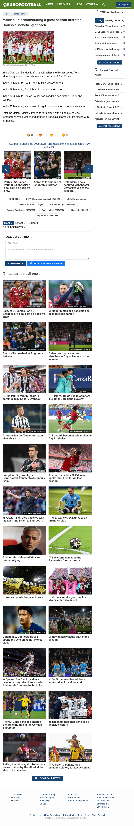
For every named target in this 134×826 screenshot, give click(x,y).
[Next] (89, 169)
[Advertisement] (74, 47)
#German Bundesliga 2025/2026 (27, 143)
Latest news (16, 794)
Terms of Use (84, 815)
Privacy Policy (69, 815)
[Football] (6, 14)
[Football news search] (103, 4)
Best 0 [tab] (8, 223)
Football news (19, 14)
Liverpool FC (103, 804)
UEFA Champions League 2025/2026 (43, 199)
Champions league (48, 794)
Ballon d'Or (16, 800)
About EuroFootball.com (50, 815)
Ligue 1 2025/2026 (79, 210)
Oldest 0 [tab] (33, 223)
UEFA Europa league (76, 199)
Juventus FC (103, 807)
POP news (16, 797)
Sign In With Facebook (48, 263)
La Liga (43, 804)
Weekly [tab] (109, 20)
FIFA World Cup (75, 797)
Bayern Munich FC (106, 797)
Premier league (47, 797)
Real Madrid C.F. (105, 794)
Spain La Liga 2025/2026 (53, 210)
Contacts (33, 815)
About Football (98, 815)
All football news (47, 778)
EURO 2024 (14, 199)
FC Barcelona (103, 800)
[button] (65, 4)
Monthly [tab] (119, 20)
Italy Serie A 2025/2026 (47, 216)
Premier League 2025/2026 (62, 204)
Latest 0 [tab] (20, 223)
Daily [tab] (99, 20)
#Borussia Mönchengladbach (65, 143)
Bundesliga (45, 800)
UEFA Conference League (31, 204)
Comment (14, 263)
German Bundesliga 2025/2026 (21, 210)
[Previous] (6, 169)
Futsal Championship (78, 800)
